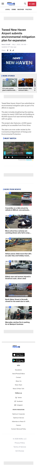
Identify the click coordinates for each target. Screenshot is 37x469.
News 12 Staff (6, 44)
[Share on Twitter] (10, 50)
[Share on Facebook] (7, 50)
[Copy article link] (13, 50)
